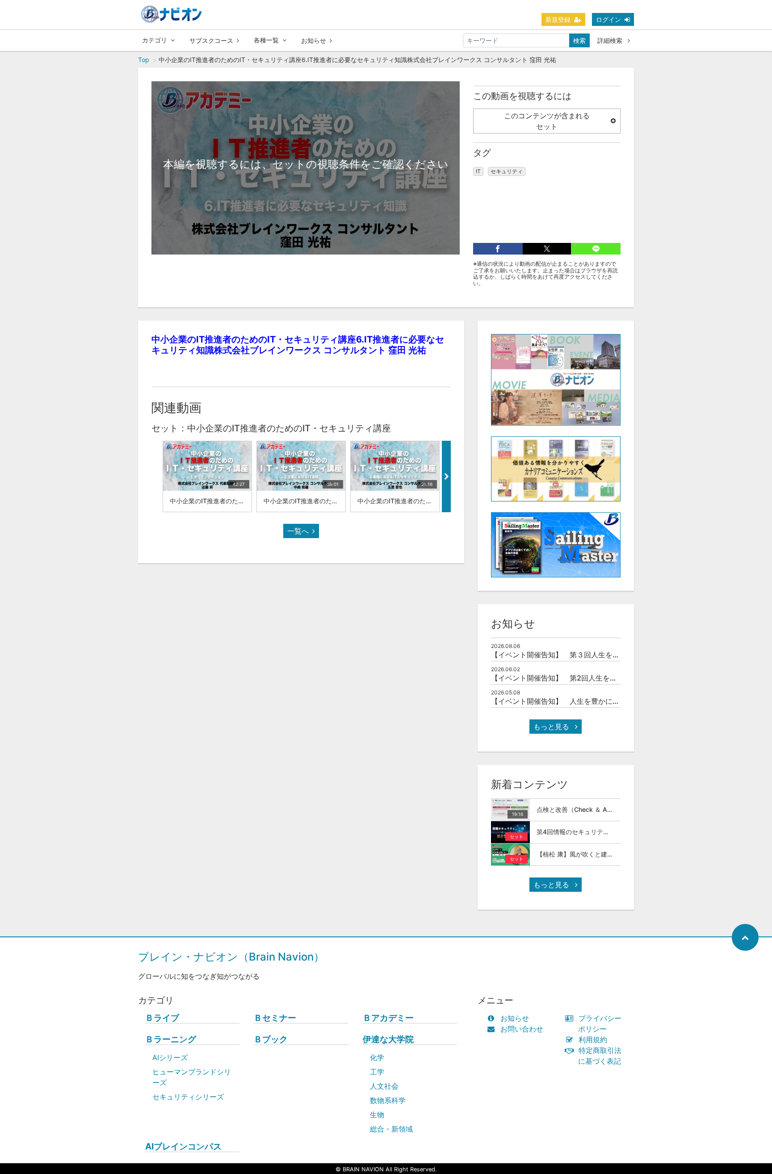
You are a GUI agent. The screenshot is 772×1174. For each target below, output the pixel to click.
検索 (579, 40)
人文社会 (384, 1086)
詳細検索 (610, 40)
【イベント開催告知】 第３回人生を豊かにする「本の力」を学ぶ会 (602, 654)
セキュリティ (507, 171)
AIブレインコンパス (183, 1146)
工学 (377, 1071)
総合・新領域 (391, 1128)
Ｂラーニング (170, 1039)
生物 (377, 1114)
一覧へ (298, 530)
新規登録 (558, 19)
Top (143, 59)
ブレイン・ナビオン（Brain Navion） (231, 956)
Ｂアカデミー (388, 1018)
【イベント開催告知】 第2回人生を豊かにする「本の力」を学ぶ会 (600, 677)
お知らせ (313, 40)
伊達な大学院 (388, 1039)
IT (478, 171)
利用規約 (593, 1039)
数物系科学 (388, 1100)
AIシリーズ (170, 1057)
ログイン (608, 19)
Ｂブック (271, 1039)
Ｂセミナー (275, 1018)
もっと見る (552, 726)
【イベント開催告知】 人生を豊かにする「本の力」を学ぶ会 (591, 701)
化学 (377, 1057)
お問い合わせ (521, 1028)
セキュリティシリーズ (188, 1096)
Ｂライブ (162, 1018)
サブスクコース (211, 40)
